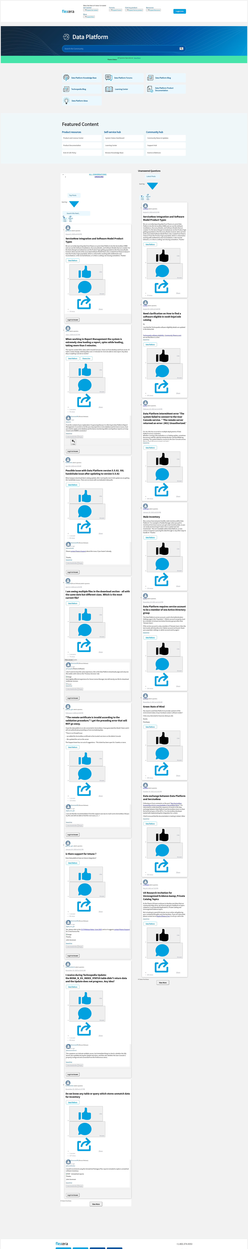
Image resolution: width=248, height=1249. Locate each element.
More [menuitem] (85, 14)
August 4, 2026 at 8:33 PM (74, 234)
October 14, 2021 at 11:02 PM (152, 791)
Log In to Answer (72, 320)
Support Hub (152, 145)
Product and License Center (73, 138)
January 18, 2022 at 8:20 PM (152, 512)
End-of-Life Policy (69, 153)
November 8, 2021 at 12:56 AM (152, 702)
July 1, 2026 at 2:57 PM (73, 335)
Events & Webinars (154, 153)
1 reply (73, 444)
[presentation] (164, 205)
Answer (101, 294)
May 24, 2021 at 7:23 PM (150, 888)
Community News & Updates (157, 138)
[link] (95, 8)
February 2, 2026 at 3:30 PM (74, 713)
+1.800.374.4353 (184, 1244)
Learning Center (111, 145)
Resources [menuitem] (150, 7)
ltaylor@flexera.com (163, 916)
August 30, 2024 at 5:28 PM (151, 309)
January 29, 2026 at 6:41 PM (74, 849)
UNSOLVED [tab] (99, 177)
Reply (80, 437)
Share (101, 309)
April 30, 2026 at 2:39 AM (73, 466)
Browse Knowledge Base (114, 153)
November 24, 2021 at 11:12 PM (153, 602)
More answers (69, 660)
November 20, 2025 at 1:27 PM (75, 1089)
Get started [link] (87, 7)
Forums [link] (112, 7)
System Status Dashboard (114, 138)
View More (137, 58)
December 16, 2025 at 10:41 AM (76, 970)
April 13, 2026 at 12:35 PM (74, 587)
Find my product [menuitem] (131, 7)
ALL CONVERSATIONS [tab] (97, 174)
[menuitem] (134, 8)
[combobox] (74, 195)
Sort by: (64, 202)
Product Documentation (72, 145)
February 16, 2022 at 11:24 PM (152, 409)
